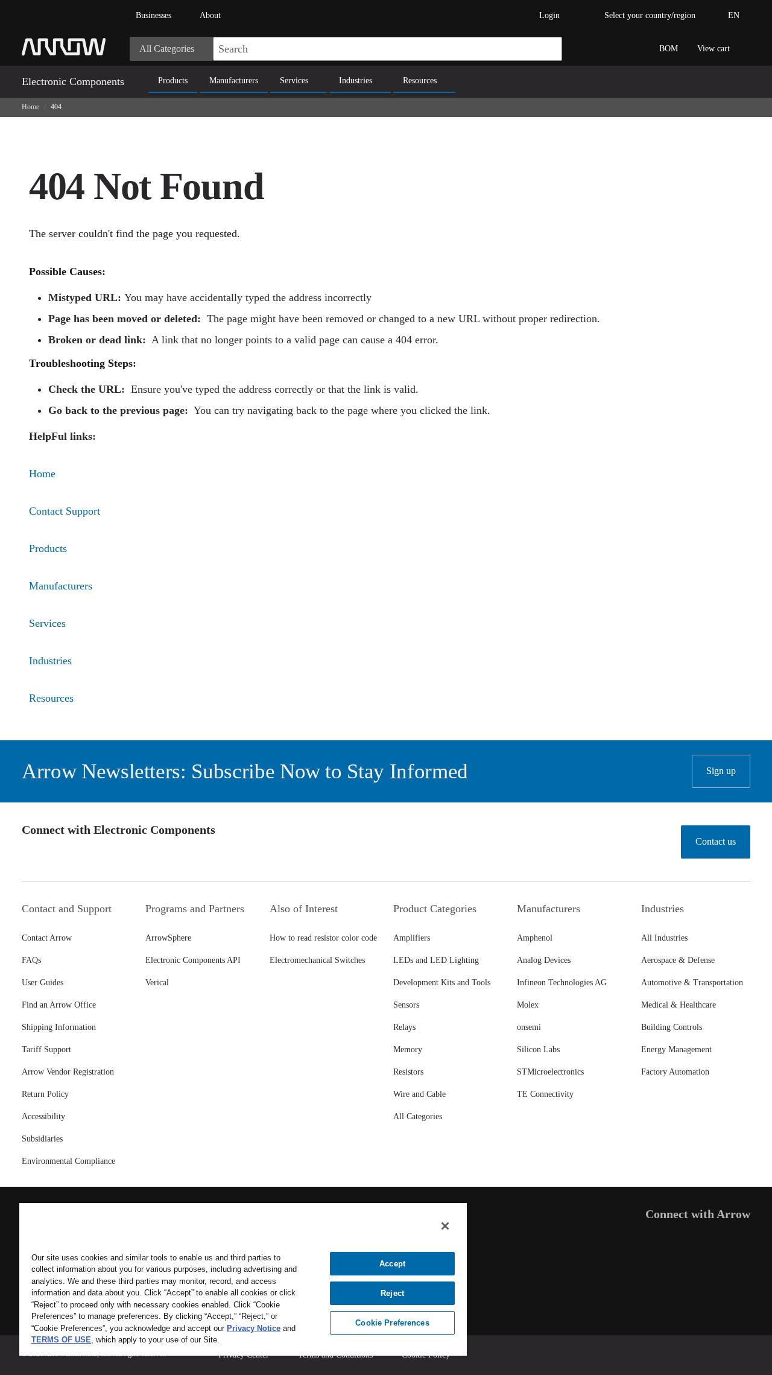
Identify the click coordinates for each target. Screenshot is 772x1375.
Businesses (153, 15)
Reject (392, 1293)
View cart (713, 48)
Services (294, 80)
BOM (668, 48)
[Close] (445, 1226)
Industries (355, 80)
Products (173, 80)
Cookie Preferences (392, 1322)
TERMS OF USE (61, 1339)
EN (733, 15)
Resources (420, 80)
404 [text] (56, 107)
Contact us (715, 841)
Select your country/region (649, 15)
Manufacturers (233, 80)
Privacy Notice (253, 1328)
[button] (547, 48)
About (210, 15)
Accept (392, 1263)
